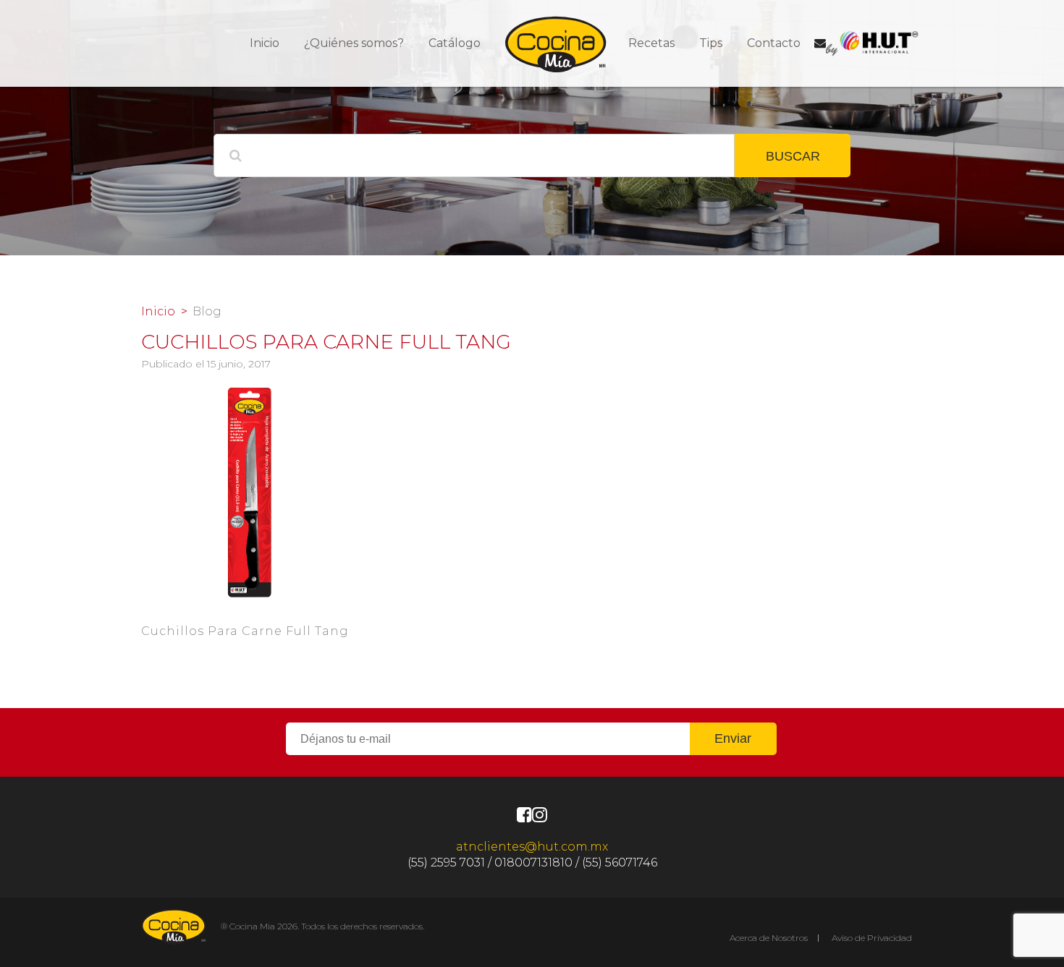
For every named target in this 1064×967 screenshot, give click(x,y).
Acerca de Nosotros (769, 937)
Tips (710, 43)
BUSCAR (793, 156)
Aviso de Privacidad (872, 937)
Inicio (264, 43)
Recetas (651, 43)
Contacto (774, 43)
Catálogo (454, 43)
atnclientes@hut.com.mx (532, 846)
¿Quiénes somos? (354, 43)
